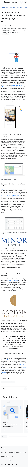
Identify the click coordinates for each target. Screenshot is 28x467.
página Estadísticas (7, 189)
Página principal (4, 7)
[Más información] (25, 388)
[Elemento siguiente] (5, 436)
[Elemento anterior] (2, 436)
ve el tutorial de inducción (11, 359)
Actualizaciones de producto (16, 7)
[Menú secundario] (25, 2)
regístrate (3, 372)
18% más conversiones (12, 280)
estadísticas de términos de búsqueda (10, 195)
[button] (26, 25)
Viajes (12, 381)
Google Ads (4, 381)
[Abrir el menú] (1, 2)
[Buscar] (21, 2)
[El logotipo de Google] (3, 448)
